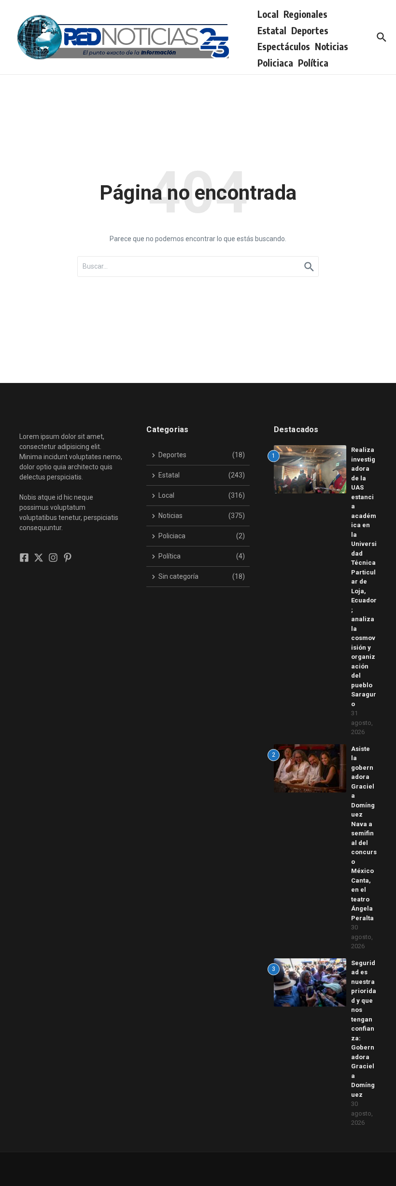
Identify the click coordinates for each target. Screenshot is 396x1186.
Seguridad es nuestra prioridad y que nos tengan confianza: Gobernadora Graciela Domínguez (363, 1028)
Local (268, 14)
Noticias (331, 46)
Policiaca (275, 62)
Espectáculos (283, 46)
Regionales (305, 14)
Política (313, 62)
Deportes (309, 30)
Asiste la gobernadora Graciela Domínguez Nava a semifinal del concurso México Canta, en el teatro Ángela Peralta (364, 833)
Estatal (271, 30)
